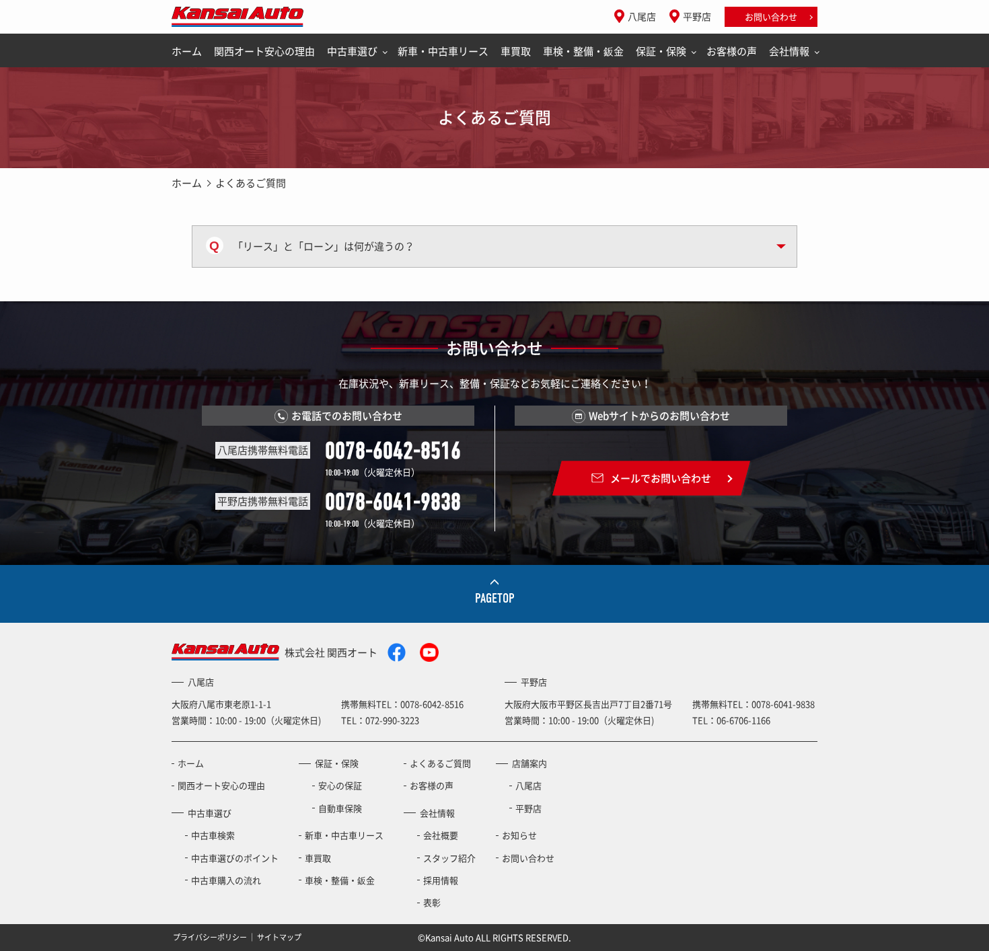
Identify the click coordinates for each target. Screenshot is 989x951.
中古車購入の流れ (226, 880)
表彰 (432, 902)
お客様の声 (731, 51)
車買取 (516, 51)
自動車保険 (340, 808)
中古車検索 (213, 835)
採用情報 (440, 880)
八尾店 (642, 16)
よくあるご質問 (440, 763)
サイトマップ (279, 937)
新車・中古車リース (443, 51)
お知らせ (519, 835)
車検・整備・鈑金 (583, 51)
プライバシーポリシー (210, 937)
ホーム (187, 51)
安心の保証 (340, 785)
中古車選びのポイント (235, 857)
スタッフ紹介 (449, 857)
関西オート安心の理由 (264, 51)
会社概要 (440, 835)
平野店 (697, 16)
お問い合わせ (771, 16)
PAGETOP (495, 598)
